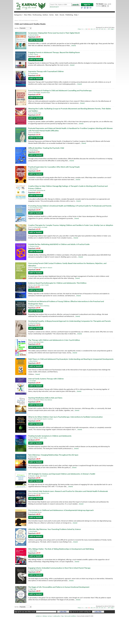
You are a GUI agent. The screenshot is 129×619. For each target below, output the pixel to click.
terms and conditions (70, 616)
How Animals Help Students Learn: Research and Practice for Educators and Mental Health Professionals (68, 491)
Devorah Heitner (34, 35)
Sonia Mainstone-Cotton (36, 208)
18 (97, 29)
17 (94, 29)
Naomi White (33, 551)
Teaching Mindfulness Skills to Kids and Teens (45, 398)
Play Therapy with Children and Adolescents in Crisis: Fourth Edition (54, 340)
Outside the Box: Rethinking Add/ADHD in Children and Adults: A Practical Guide (58, 244)
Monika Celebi (37, 113)
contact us (38, 616)
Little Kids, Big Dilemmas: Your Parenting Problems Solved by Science (54, 529)
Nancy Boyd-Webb (38, 342)
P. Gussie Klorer (34, 73)
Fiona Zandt (33, 190)
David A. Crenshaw (48, 419)
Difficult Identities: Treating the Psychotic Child (46, 148)
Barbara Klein (33, 457)
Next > (112, 29)
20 (102, 29)
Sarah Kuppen (33, 531)
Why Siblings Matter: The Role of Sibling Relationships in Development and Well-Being (61, 549)
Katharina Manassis (35, 323)
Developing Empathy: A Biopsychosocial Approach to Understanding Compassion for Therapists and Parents (69, 321)
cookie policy (56, 616)
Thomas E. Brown (34, 246)
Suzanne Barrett (41, 190)
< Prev (79, 29)
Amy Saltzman (48, 400)
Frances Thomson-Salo (36, 570)
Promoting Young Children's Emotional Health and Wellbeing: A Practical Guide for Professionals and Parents (69, 206)
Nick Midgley (36, 92)
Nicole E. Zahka (43, 438)
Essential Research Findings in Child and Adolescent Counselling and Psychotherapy (60, 91)
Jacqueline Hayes (45, 92)
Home (16, 20)
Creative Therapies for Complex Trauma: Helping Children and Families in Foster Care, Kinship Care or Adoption (70, 225)
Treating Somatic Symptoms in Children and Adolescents (49, 436)
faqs (62, 616)
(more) (73, 45)
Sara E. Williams (34, 438)
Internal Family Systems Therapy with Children (46, 379)
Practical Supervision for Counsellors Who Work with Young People (54, 167)
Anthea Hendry (37, 227)
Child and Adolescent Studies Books (28, 20)
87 (109, 29)
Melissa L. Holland (34, 305)
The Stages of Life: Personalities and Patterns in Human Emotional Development (58, 587)
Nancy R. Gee (36, 493)
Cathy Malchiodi (37, 419)
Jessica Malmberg (44, 305)
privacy (50, 616)
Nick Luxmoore (34, 169)
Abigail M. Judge (37, 267)
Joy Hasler (44, 227)
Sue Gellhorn (36, 132)
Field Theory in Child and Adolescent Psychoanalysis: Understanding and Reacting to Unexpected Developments (70, 359)
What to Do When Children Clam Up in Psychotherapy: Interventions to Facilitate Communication (65, 417)
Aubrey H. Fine (45, 493)
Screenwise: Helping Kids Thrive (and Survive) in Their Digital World (54, 33)
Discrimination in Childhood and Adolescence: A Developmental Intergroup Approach (61, 510)
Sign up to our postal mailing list (80, 612)
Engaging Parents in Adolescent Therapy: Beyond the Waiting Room (54, 53)
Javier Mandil (43, 476)
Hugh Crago (33, 589)
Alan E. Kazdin (45, 285)
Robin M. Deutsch (47, 267)
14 (86, 29)
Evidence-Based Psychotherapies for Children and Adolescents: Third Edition (57, 283)
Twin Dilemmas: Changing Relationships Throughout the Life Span (53, 455)
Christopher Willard (38, 400)
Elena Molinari (33, 361)
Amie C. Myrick (34, 54)
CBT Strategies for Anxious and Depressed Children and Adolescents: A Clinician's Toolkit (61, 474)
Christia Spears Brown (36, 512)
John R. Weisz (37, 285)
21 (104, 29)
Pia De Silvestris (34, 150)
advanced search (54, 7)
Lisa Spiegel (33, 380)
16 (91, 29)
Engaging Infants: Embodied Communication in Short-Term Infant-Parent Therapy (59, 568)
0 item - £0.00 (103, 4)
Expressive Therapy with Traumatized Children (46, 72)
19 (99, 29)
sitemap (45, 616)
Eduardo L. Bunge (34, 476)
